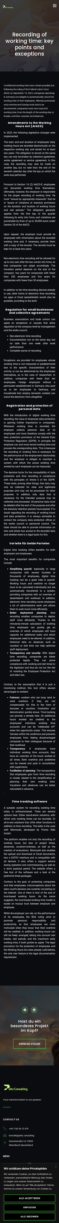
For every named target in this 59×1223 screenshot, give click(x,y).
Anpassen (29, 1207)
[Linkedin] (34, 1010)
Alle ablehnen (29, 1216)
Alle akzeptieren (29, 1198)
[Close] (56, 1166)
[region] (29, 1193)
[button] (54, 6)
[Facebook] (25, 1010)
